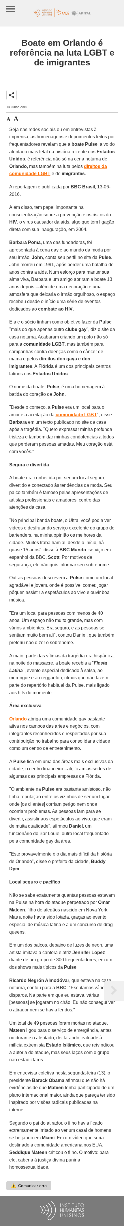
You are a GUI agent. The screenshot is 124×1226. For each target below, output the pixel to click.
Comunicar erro (29, 1185)
